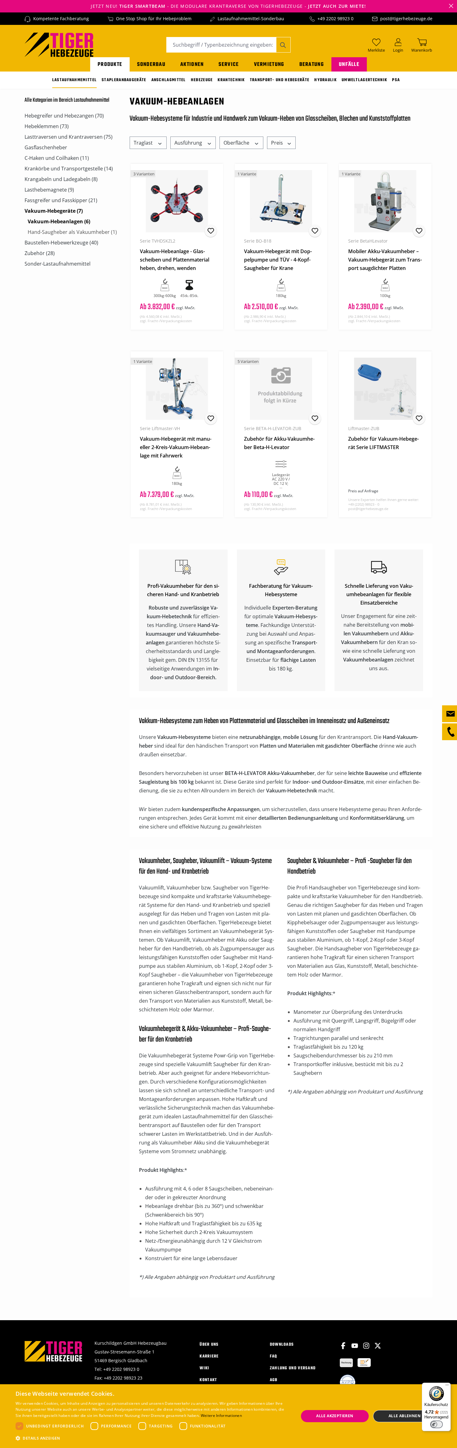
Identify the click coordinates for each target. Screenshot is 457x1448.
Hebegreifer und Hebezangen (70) (64, 115)
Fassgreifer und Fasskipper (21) (61, 200)
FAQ (273, 1356)
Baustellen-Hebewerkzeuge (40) (61, 242)
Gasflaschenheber (46, 147)
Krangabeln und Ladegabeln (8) (61, 179)
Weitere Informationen (221, 1415)
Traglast (144, 142)
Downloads (282, 1344)
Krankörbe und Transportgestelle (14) (69, 168)
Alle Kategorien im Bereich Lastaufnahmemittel (67, 100)
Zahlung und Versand (293, 1368)
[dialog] (228, 1416)
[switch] (436, 1424)
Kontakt (208, 1380)
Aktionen (192, 64)
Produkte (110, 64)
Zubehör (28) (40, 253)
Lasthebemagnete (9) (49, 189)
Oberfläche (237, 142)
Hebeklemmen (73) (47, 126)
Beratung (311, 64)
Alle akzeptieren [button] (334, 1415)
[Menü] (447, 1386)
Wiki (204, 1368)
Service (229, 64)
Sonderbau (151, 64)
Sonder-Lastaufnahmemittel (57, 263)
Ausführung (188, 142)
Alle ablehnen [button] (405, 1415)
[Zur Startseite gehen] (59, 44)
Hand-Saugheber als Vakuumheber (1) (72, 232)
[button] (153, 1438)
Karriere (209, 1356)
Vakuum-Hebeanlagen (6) (59, 221)
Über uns (209, 1344)
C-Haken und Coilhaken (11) (57, 158)
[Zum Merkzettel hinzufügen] (211, 231)
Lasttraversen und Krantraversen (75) (69, 136)
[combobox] (221, 45)
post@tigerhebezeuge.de (406, 18)
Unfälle (349, 64)
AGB (274, 1380)
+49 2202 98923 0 (335, 18)
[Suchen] (283, 45)
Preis (277, 142)
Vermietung (269, 64)
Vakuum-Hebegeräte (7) (54, 210)
